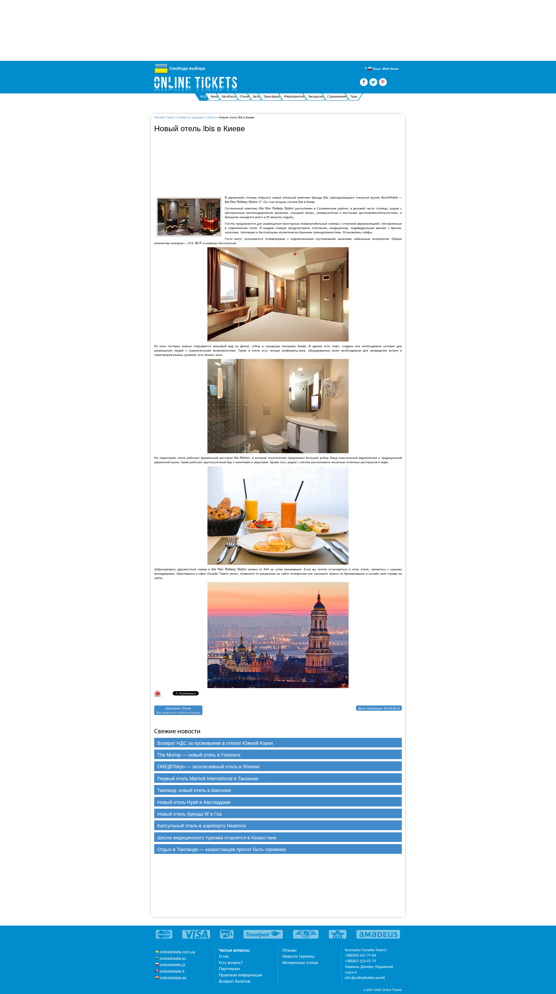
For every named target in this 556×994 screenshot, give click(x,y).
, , (369, 970)
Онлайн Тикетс (164, 117)
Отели (244, 96)
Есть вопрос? (231, 963)
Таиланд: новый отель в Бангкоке (194, 790)
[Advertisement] (130, 30)
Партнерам (229, 969)
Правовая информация (240, 975)
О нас (224, 956)
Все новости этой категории (178, 712)
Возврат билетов (234, 981)
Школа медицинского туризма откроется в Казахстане (216, 837)
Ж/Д (203, 96)
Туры (353, 96)
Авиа (214, 96)
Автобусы (229, 96)
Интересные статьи (300, 963)
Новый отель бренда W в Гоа (189, 813)
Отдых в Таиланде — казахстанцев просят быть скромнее (221, 849)
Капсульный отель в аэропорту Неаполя (201, 825)
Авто (256, 96)
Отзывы (289, 950)
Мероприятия (294, 96)
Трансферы (271, 96)
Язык (374, 68)
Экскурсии (315, 96)
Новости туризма (191, 117)
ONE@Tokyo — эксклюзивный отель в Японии (208, 766)
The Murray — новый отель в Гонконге (198, 754)
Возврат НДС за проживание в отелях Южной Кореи (215, 742)
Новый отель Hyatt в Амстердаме (194, 801)
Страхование (336, 96)
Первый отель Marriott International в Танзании (207, 778)
